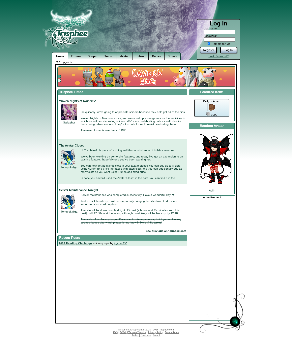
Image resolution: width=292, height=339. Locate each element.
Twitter (135, 335)
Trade (108, 56)
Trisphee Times (71, 92)
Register (208, 50)
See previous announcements (166, 230)
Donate (172, 56)
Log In (229, 50)
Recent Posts (69, 238)
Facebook (145, 335)
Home (60, 56)
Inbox (140, 56)
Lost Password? (219, 56)
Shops (92, 56)
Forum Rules (172, 332)
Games (156, 56)
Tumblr (157, 335)
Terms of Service (137, 332)
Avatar (124, 56)
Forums (76, 56)
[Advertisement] (212, 258)
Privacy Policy (155, 332)
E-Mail (123, 332)
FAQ (115, 332)
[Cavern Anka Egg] (147, 76)
